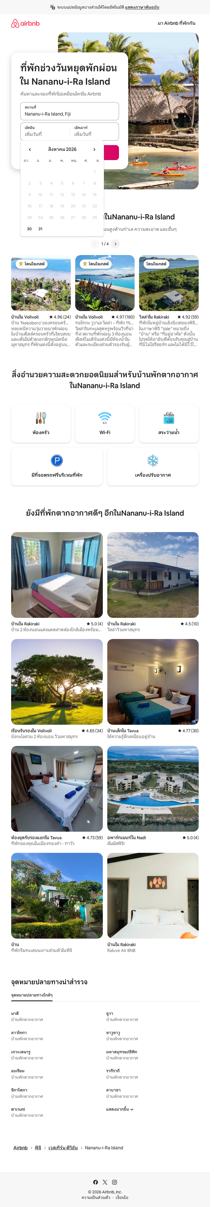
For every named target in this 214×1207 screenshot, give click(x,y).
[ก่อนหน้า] (94, 243)
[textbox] (45, 134)
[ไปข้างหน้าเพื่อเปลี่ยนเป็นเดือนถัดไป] (94, 149)
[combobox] (70, 114)
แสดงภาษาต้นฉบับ (142, 7)
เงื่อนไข (122, 1197)
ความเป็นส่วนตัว (96, 1197)
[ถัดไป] (115, 243)
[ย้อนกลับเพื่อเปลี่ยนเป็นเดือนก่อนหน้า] (30, 149)
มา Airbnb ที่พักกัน (176, 23)
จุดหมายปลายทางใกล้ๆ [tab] (32, 995)
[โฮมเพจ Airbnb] (25, 23)
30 (29, 228)
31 (40, 228)
